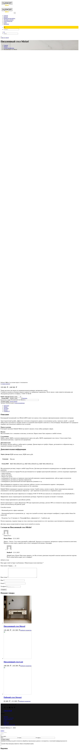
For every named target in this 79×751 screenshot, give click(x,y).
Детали (5, 407)
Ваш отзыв (4, 577)
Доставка (6, 408)
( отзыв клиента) (5, 384)
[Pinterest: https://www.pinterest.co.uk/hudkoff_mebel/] (14, 708)
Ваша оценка (4, 565)
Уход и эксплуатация (9, 725)
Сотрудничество (8, 719)
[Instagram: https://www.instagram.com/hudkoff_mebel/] (5, 708)
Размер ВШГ (5, 398)
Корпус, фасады (5, 396)
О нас (5, 720)
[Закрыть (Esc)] (1, 732)
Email (3, 583)
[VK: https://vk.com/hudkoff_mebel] (12, 708)
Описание (6, 405)
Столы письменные (19, 403)
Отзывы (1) (7, 411)
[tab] (41, 405)
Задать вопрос (13, 401)
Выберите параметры (25, 630)
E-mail (19, 737)
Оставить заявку (5, 401)
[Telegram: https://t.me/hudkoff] (7, 708)
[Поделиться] (2, 732)
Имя (2, 580)
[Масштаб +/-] (5, 732)
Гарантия (6, 723)
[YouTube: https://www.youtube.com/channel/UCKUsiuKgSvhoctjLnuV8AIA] (9, 708)
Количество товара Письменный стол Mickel (12, 400)
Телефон (3, 586)
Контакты (6, 722)
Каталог (6, 716)
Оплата (6, 409)
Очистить (24, 398)
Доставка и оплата (8, 718)
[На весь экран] (4, 732)
